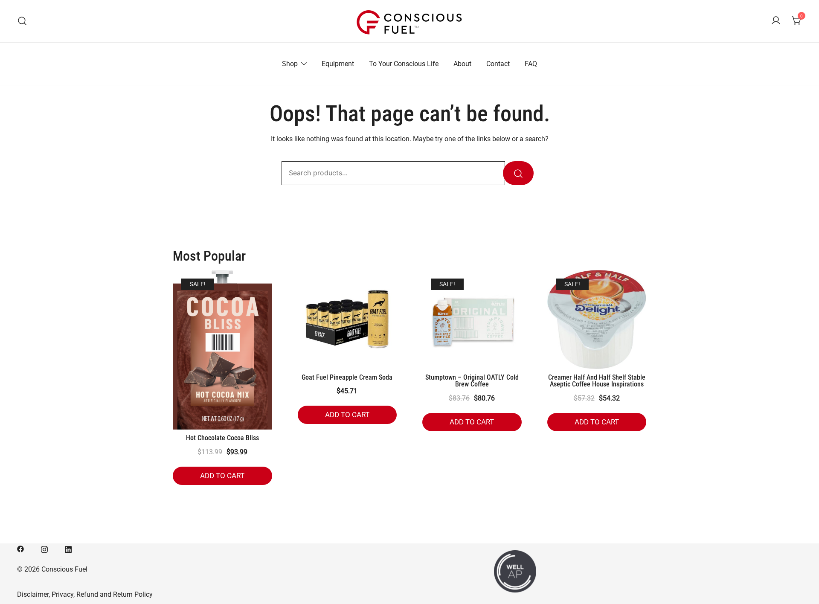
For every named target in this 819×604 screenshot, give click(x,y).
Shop (290, 64)
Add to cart (222, 475)
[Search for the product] (518, 173)
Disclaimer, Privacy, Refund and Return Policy (85, 594)
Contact (498, 64)
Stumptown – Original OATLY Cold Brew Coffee (472, 380)
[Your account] (776, 21)
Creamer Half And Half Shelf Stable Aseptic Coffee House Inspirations (596, 380)
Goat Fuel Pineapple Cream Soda (347, 377)
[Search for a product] (22, 21)
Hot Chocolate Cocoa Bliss (222, 438)
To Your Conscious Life (404, 64)
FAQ (531, 64)
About (462, 64)
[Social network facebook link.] (20, 548)
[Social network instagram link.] (44, 548)
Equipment (338, 64)
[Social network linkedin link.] (68, 548)
